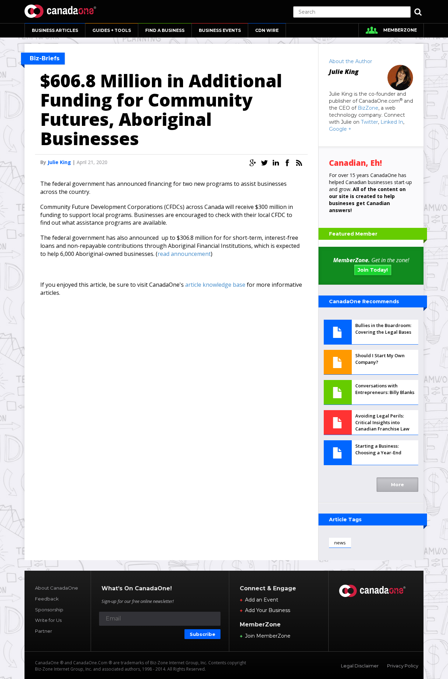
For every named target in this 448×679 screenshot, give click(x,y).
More (397, 484)
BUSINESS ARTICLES (55, 30)
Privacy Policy (402, 665)
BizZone (368, 108)
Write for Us (48, 620)
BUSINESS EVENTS (220, 30)
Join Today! (373, 270)
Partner (43, 631)
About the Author (350, 61)
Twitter (369, 122)
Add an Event (261, 600)
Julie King (59, 162)
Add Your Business (267, 610)
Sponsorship (49, 609)
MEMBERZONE (400, 30)
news (340, 542)
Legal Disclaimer (360, 665)
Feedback (47, 599)
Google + (340, 129)
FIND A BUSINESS (164, 30)
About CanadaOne (56, 588)
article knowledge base (215, 284)
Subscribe (202, 634)
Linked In (391, 122)
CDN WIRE (267, 30)
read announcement (184, 254)
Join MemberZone (267, 636)
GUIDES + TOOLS (111, 30)
